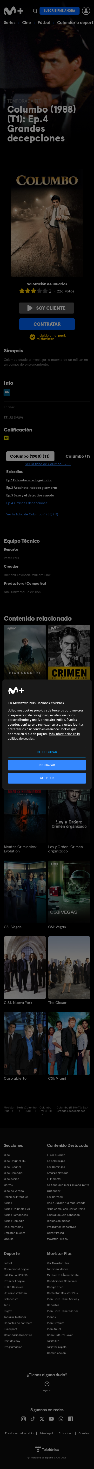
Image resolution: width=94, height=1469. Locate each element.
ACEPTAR (47, 778)
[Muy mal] (22, 290)
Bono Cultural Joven (60, 1335)
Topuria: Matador (15, 1317)
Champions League (16, 1269)
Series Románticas (16, 1215)
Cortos (8, 1185)
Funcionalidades (57, 1269)
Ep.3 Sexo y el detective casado (30, 495)
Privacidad (66, 1433)
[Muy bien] (45, 290)
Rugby (8, 1311)
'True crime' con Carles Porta (66, 1209)
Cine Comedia (13, 1173)
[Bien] (39, 290)
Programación (13, 1347)
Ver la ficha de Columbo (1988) (48, 464)
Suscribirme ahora (59, 10)
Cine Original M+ (15, 1161)
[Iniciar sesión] (86, 11)
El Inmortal (54, 1179)
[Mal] (27, 290)
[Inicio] (13, 10)
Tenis (7, 1305)
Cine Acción (11, 1179)
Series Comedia (14, 1221)
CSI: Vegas (12, 927)
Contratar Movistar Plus (62, 1293)
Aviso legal (46, 1433)
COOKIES (84, 1433)
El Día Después (13, 1287)
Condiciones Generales (62, 1281)
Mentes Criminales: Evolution (20, 849)
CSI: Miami (57, 1078)
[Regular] (33, 290)
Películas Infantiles (16, 1197)
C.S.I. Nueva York (18, 1003)
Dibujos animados (58, 1221)
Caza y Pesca (55, 1233)
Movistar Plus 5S (57, 1239)
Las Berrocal (55, 1197)
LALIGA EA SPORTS (15, 1275)
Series (9, 22)
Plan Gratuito (55, 1323)
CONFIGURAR (47, 752)
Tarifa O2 (53, 1341)
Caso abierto (15, 1078)
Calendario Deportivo (18, 1335)
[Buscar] (35, 11)
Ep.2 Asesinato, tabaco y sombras (31, 488)
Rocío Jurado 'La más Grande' (66, 1203)
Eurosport (10, 1329)
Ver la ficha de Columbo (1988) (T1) (32, 514)
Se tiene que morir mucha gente (68, 1185)
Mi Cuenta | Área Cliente (63, 1275)
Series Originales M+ (17, 1209)
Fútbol (44, 22)
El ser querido (56, 1155)
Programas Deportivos (61, 1227)
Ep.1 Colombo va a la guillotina (29, 480)
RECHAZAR (47, 765)
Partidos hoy (12, 1341)
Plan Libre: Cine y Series (62, 1311)
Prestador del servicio (19, 1433)
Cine (26, 22)
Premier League (14, 1281)
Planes (51, 1317)
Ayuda (47, 1390)
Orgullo (8, 1239)
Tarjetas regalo (57, 1347)
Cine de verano (14, 1191)
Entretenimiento (14, 1233)
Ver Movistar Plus (58, 1263)
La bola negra (56, 1161)
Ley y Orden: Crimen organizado (65, 849)
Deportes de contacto (18, 1323)
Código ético (55, 1287)
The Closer (57, 1003)
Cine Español (12, 1167)
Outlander (53, 1191)
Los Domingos (56, 1167)
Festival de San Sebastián (63, 1215)
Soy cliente (51, 308)
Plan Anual (54, 1329)
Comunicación (56, 1353)
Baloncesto (11, 1299)
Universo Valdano (15, 1293)
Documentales (13, 1227)
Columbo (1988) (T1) (30, 456)
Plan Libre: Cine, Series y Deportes (63, 1302)
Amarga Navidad (57, 1173)
